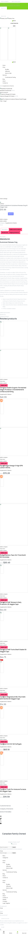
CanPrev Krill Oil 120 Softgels (11, 744)
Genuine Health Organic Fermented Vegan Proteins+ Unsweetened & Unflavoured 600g (13, 390)
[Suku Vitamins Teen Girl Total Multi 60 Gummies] (14, 502)
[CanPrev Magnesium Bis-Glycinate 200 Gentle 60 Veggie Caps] (14, 686)
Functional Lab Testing (10, 77)
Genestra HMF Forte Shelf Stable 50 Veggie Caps (13, 650)
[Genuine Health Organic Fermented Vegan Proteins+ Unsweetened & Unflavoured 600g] (14, 348)
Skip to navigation (5, 1)
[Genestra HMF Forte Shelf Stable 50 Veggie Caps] (14, 639)
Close (1, 851)
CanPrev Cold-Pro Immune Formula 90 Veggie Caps (13, 790)
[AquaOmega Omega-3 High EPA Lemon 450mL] (14, 426)
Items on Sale (8, 73)
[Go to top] (0, 929)
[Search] (14, 10)
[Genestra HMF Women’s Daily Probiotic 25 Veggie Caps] (14, 592)
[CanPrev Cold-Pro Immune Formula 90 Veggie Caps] (14, 779)
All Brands (7, 71)
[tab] (5, 229)
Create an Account (5, 918)
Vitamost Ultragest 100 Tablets (7, 96)
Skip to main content (16, 1)
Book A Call (3, 8)
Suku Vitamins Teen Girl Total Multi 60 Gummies (13, 556)
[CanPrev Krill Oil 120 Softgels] (14, 734)
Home (1, 86)
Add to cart (11, 213)
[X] (1, 821)
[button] (4, 385)
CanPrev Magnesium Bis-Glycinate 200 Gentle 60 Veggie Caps (12, 698)
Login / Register (6, 903)
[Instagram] (1, 816)
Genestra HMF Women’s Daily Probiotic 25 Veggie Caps (10, 603)
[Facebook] (1, 823)
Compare (5, 901)
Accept (2, 927)
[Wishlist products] (14, 13)
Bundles (7, 69)
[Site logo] (3, 18)
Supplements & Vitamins (8, 86)
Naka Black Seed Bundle (5, 90)
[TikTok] (1, 818)
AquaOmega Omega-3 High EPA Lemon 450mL (11, 467)
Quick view (2, 381)
